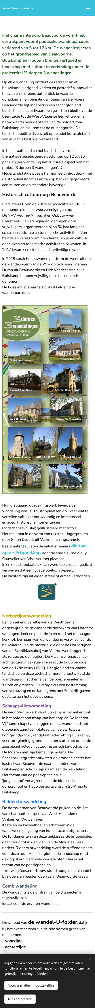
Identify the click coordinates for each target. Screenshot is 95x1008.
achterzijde (15, 947)
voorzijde (14, 941)
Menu (88, 8)
